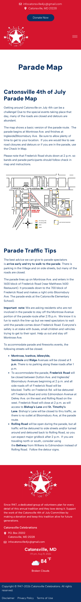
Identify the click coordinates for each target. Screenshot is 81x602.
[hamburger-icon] (75, 36)
